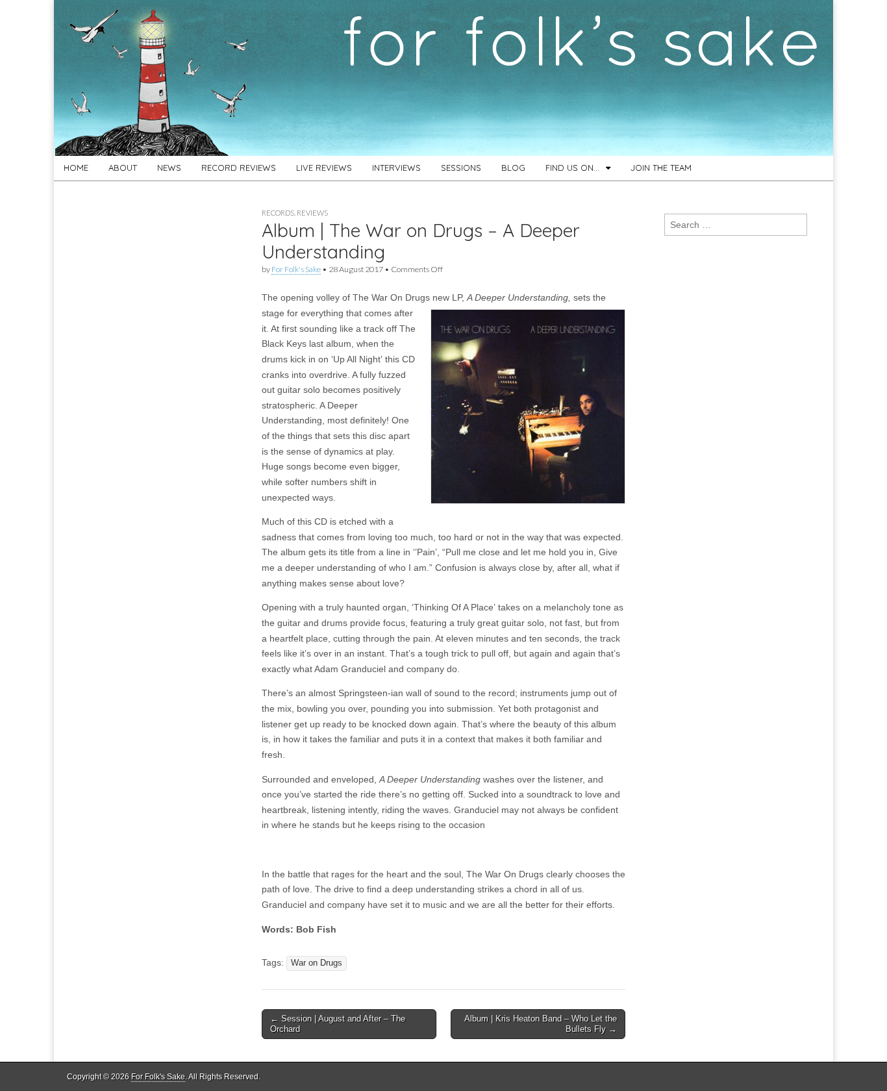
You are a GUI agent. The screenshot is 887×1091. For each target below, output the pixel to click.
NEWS (169, 167)
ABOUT (122, 167)
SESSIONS (461, 167)
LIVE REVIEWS (324, 167)
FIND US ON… (572, 167)
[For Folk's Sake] (443, 78)
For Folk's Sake (296, 269)
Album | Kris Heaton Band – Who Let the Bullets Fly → (540, 1024)
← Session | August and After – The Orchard (337, 1024)
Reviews (312, 212)
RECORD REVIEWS (238, 167)
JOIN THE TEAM (661, 167)
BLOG (513, 167)
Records (278, 212)
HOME (76, 167)
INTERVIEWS (396, 167)
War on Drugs (316, 963)
